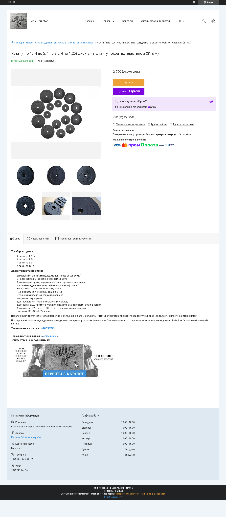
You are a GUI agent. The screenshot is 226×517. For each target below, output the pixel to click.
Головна (90, 21)
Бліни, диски (45, 42)
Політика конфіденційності (152, 494)
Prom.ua (129, 488)
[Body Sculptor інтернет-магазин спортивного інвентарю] (18, 21)
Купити (128, 82)
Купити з (123, 91)
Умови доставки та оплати (155, 21)
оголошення (50, 336)
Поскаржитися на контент (126, 494)
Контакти (127, 21)
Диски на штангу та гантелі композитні (75, 42)
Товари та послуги (26, 42)
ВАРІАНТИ (48, 328)
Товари (107, 21)
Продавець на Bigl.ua (113, 491)
